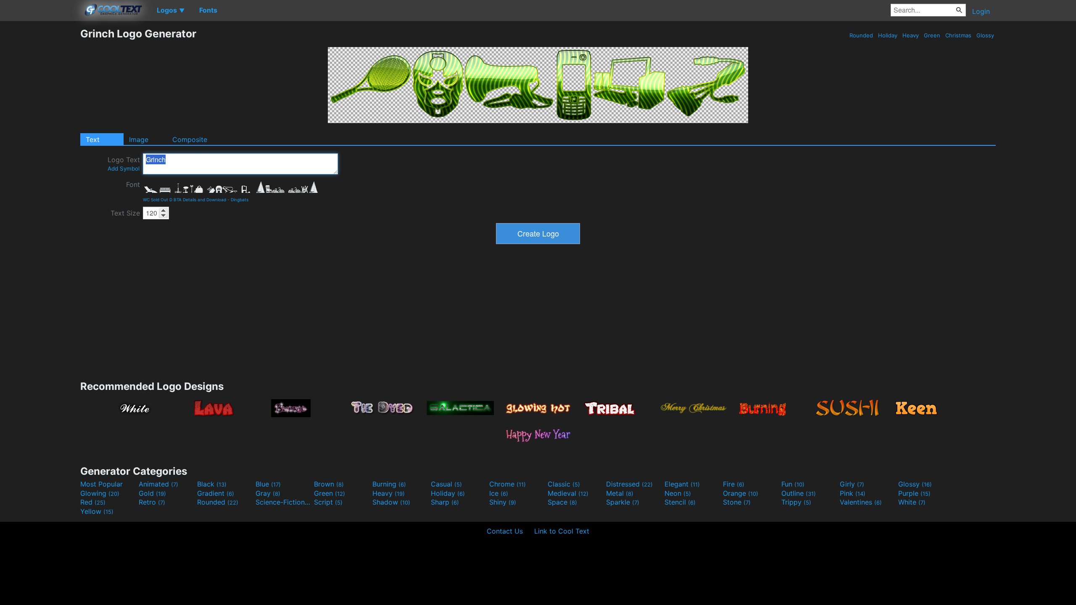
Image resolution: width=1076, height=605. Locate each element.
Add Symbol (124, 168)
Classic (564, 484)
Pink (852, 493)
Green (932, 35)
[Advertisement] (40, 153)
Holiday (887, 35)
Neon (678, 493)
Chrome (507, 484)
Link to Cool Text (561, 531)
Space (562, 502)
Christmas (958, 35)
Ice (498, 493)
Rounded (861, 35)
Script (328, 502)
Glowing (99, 493)
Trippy (796, 502)
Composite (189, 139)
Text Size (125, 213)
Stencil (680, 502)
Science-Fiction (284, 502)
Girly (852, 484)
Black (212, 484)
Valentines (861, 502)
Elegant (682, 484)
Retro (152, 502)
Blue (268, 484)
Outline (798, 493)
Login (981, 11)
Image (138, 139)
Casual (446, 484)
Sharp (445, 502)
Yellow (96, 511)
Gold (152, 493)
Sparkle (622, 502)
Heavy (910, 35)
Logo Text (124, 163)
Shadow (391, 502)
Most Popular (101, 484)
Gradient (215, 493)
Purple (914, 493)
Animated (158, 484)
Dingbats (239, 199)
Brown (329, 484)
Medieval (568, 493)
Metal (619, 493)
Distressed (629, 484)
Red (92, 502)
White (912, 502)
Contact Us (505, 531)
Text (93, 139)
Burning (389, 484)
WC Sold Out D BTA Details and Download (184, 199)
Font (133, 184)
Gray (268, 493)
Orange (740, 493)
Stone (737, 502)
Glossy (985, 35)
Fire (733, 484)
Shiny (502, 502)
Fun (792, 484)
